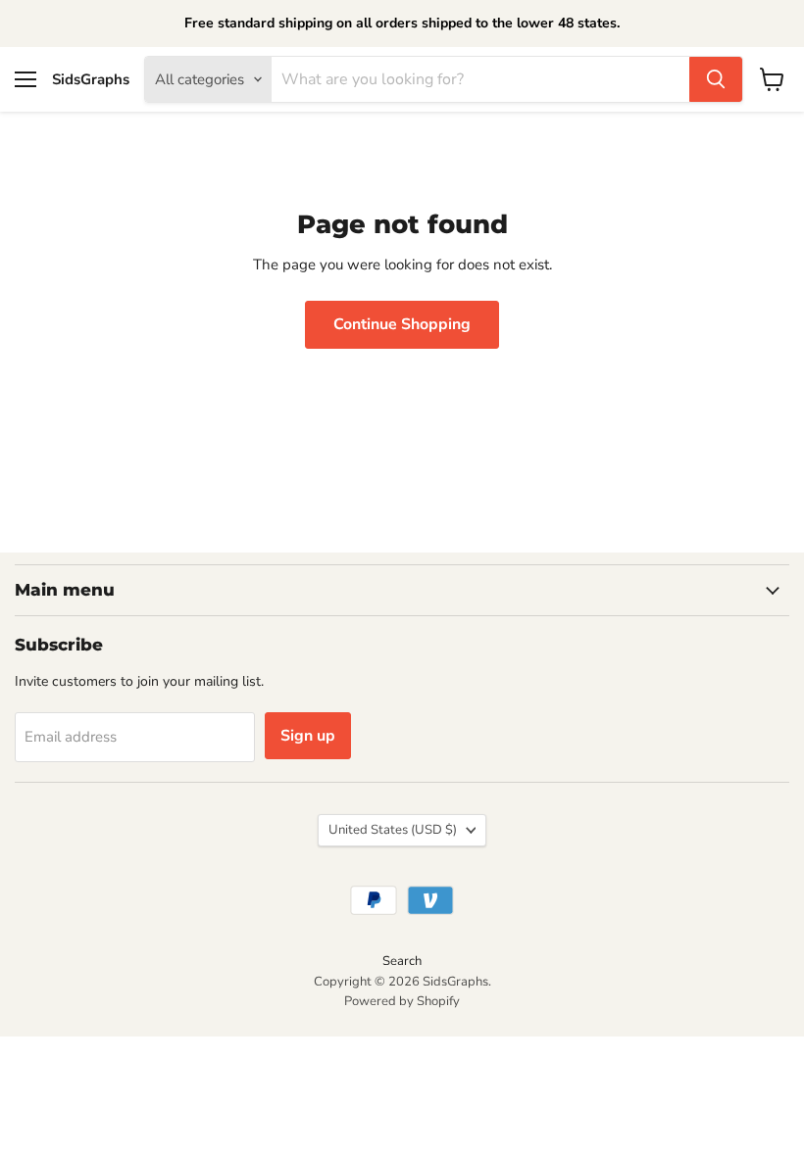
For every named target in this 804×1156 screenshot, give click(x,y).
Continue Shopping (402, 324)
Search (402, 961)
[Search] (715, 79)
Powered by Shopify (402, 1001)
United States (392, 830)
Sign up (307, 736)
